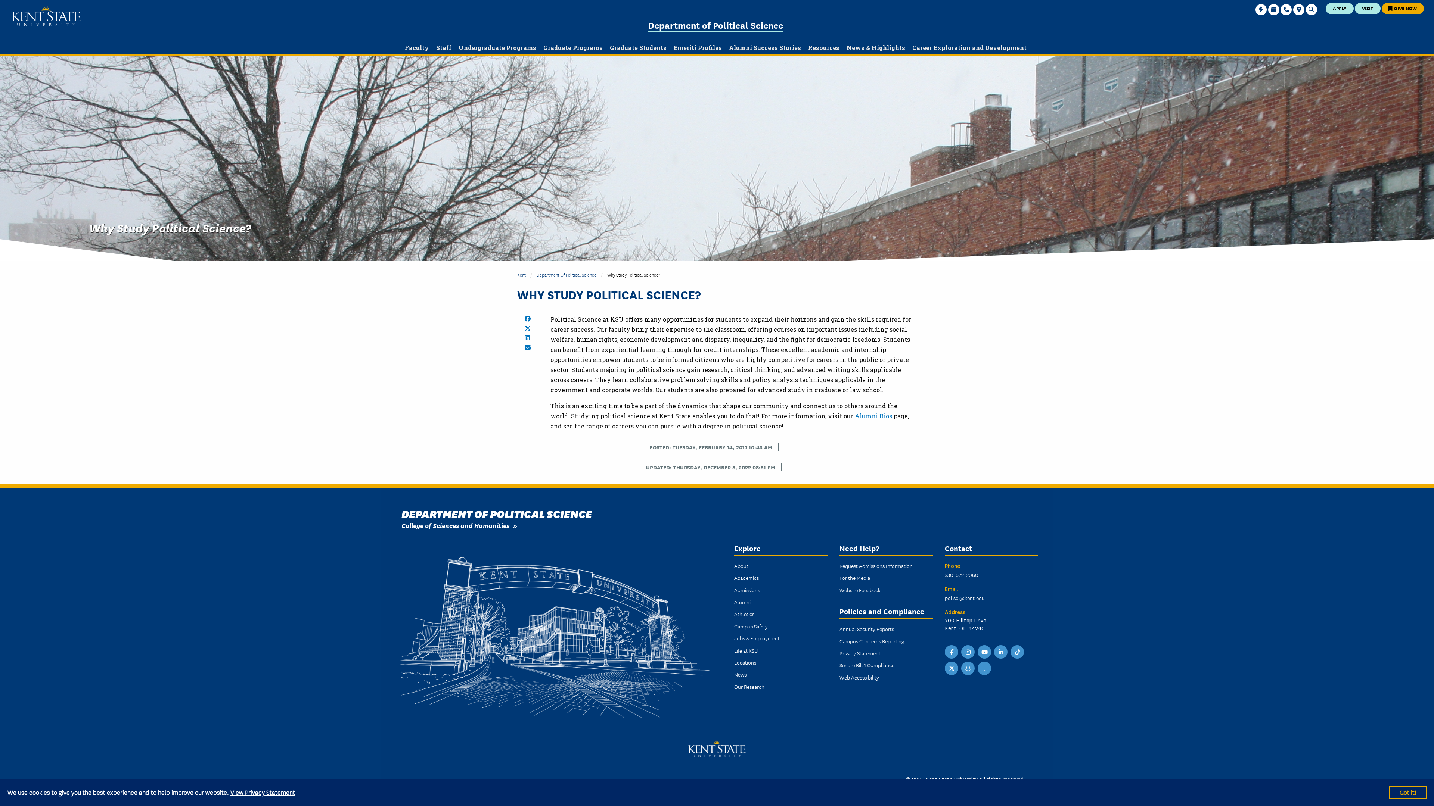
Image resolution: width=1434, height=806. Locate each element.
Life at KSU (746, 650)
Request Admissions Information (876, 566)
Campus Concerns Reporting (871, 641)
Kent (521, 274)
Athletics (744, 614)
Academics (746, 578)
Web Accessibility (859, 677)
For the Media (854, 578)
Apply (1340, 8)
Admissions (747, 590)
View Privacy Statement (262, 792)
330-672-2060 (961, 575)
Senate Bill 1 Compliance (866, 665)
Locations (745, 662)
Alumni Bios (873, 416)
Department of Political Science (715, 24)
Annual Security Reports (866, 629)
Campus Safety (751, 626)
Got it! (1408, 792)
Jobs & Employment (757, 638)
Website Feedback (860, 590)
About (741, 566)
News (740, 674)
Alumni (742, 602)
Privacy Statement (860, 653)
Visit (1367, 8)
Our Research (749, 686)
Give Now (1405, 8)
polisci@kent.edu (965, 598)
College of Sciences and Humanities (455, 525)
